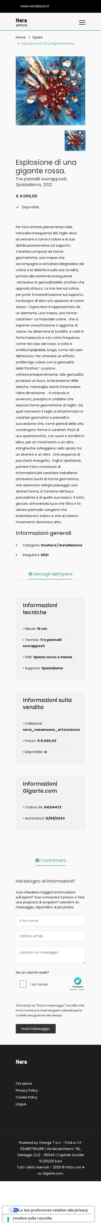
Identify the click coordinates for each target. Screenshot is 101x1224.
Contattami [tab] (52, 860)
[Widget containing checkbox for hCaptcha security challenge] (51, 984)
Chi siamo (24, 1083)
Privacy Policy (27, 1090)
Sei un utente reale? (32, 972)
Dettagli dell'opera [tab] (52, 574)
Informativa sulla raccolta (29, 1218)
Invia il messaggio (36, 1028)
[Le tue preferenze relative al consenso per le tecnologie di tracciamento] (8, 1219)
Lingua (21, 1104)
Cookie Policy (26, 1097)
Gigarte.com (53, 1173)
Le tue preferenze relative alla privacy (53, 1210)
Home (21, 37)
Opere (37, 37)
